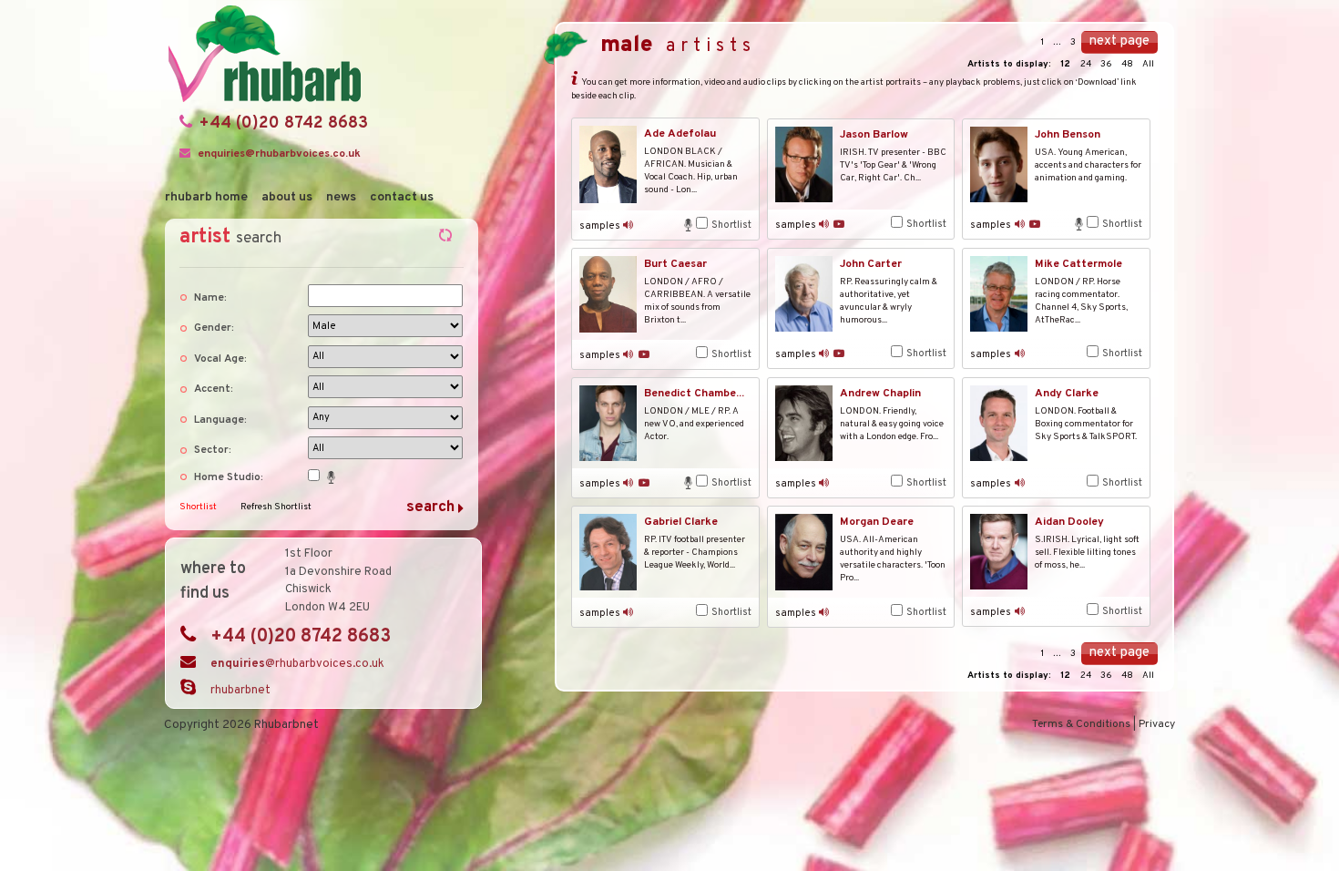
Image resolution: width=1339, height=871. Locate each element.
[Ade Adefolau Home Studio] (690, 225)
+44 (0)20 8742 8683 (283, 123)
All (1148, 64)
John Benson (1067, 135)
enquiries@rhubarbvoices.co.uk (279, 154)
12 (1066, 64)
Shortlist (198, 507)
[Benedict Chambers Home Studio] (690, 483)
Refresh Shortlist (276, 507)
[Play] (628, 225)
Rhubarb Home (206, 197)
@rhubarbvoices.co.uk (297, 664)
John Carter (871, 264)
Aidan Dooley (1069, 522)
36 (1107, 64)
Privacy (1157, 724)
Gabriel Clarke (681, 522)
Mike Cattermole (1078, 264)
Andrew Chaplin (880, 393)
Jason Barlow (874, 135)
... (1057, 42)
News (341, 197)
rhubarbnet (240, 690)
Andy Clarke (1067, 393)
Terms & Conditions (1081, 724)
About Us (286, 197)
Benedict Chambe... (694, 393)
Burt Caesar (675, 264)
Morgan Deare (877, 522)
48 (1128, 64)
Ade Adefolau (680, 134)
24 (1086, 64)
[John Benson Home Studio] (1081, 224)
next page (1119, 41)
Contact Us (402, 197)
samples (599, 226)
